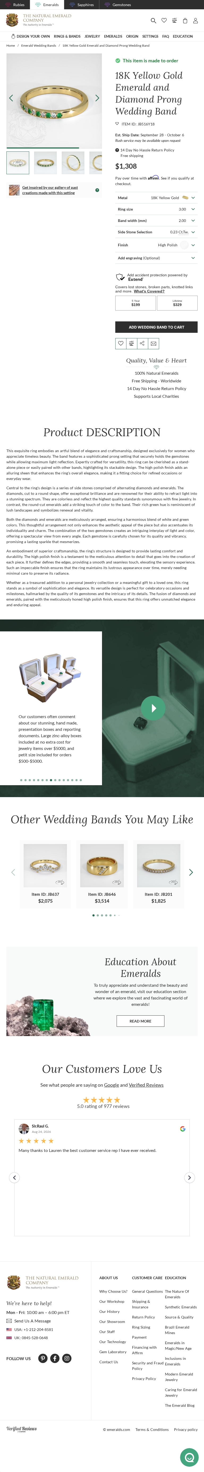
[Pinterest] (43, 1358)
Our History (109, 1311)
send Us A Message (32, 1320)
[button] (97, 97)
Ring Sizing (141, 1327)
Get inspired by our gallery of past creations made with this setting (50, 190)
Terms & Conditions (152, 1429)
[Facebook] (55, 1358)
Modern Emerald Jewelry (179, 1377)
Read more (147, 1022)
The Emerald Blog (179, 1405)
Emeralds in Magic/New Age (178, 1345)
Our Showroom (112, 1321)
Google (111, 1085)
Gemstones (122, 4)
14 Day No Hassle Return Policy (147, 150)
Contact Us (108, 1362)
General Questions (147, 1291)
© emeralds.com (116, 1429)
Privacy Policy (144, 1378)
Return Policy (143, 1317)
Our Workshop (111, 1301)
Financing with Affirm (144, 1350)
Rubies (18, 4)
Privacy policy (186, 1429)
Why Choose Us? (113, 1291)
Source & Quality (179, 1317)
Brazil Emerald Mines (177, 1330)
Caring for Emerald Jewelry (181, 1392)
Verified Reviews (146, 1085)
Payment (139, 1337)
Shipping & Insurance (141, 1304)
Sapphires (86, 4)
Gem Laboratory (112, 1351)
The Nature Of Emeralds (177, 1294)
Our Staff (107, 1331)
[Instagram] (67, 1358)
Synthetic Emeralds (181, 1307)
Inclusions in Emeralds (175, 1361)
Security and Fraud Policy (148, 1366)
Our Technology (112, 1341)
